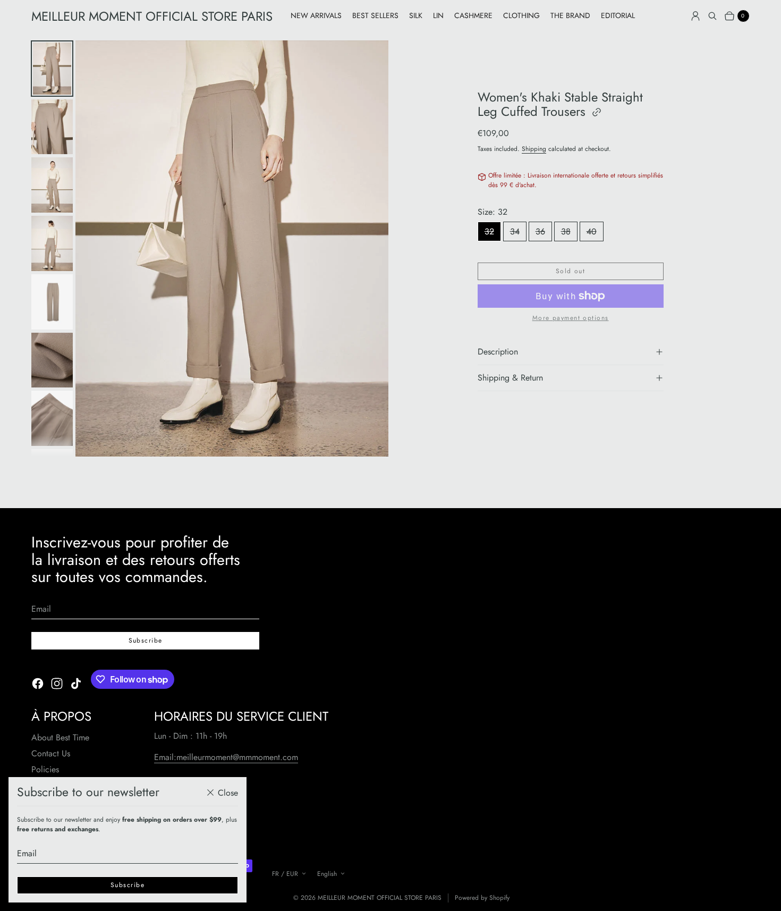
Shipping (534, 149)
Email (27, 853)
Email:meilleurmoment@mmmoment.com (226, 757)
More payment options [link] (570, 318)
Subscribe (128, 885)
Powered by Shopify (482, 897)
